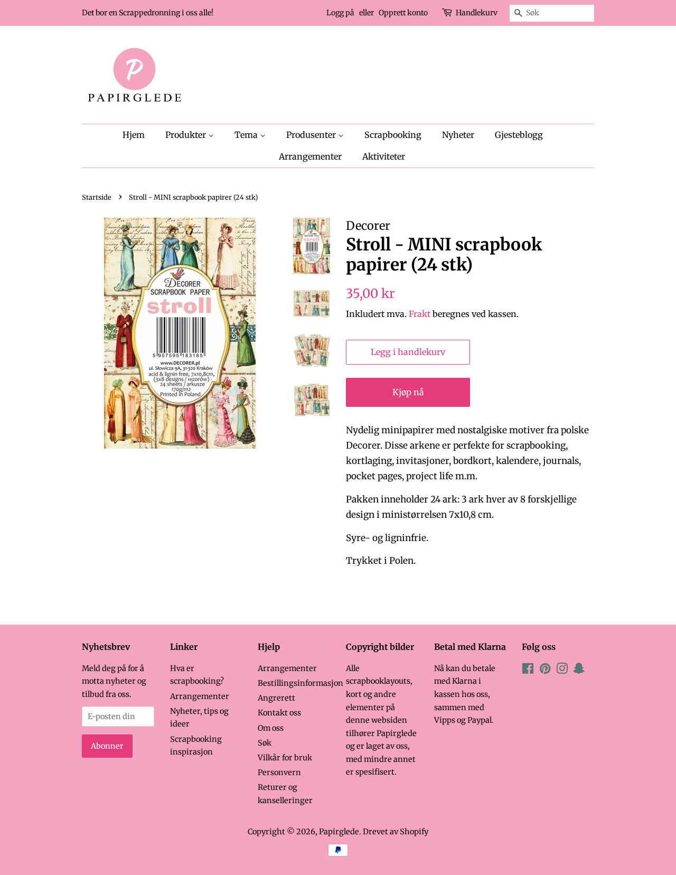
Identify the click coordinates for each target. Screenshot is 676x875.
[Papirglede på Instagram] (562, 670)
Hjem (134, 134)
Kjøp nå (408, 392)
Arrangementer (310, 156)
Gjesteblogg (519, 134)
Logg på (340, 12)
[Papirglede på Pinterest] (545, 670)
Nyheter (458, 134)
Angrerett (276, 698)
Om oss (271, 728)
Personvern (279, 772)
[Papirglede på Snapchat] (579, 670)
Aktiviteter (383, 156)
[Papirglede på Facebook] (528, 670)
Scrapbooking (392, 134)
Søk (264, 743)
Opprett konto (403, 12)
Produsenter (312, 134)
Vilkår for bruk (285, 757)
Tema (247, 134)
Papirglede (339, 831)
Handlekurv (476, 12)
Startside (96, 197)
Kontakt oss (279, 713)
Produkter (186, 134)
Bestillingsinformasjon (300, 683)
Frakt (419, 314)
